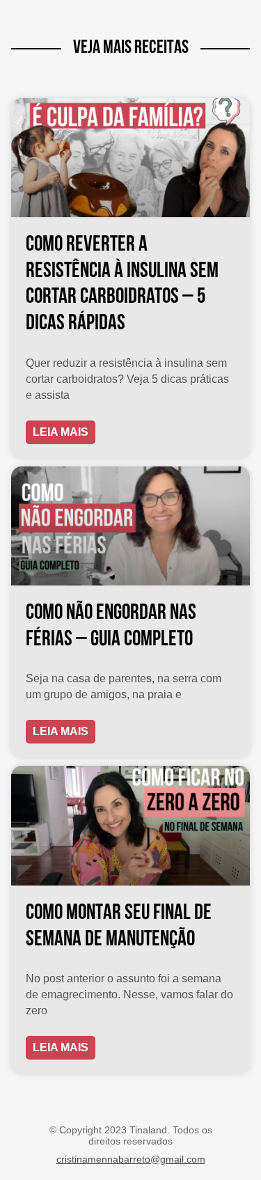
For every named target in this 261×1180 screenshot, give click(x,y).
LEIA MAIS (60, 432)
